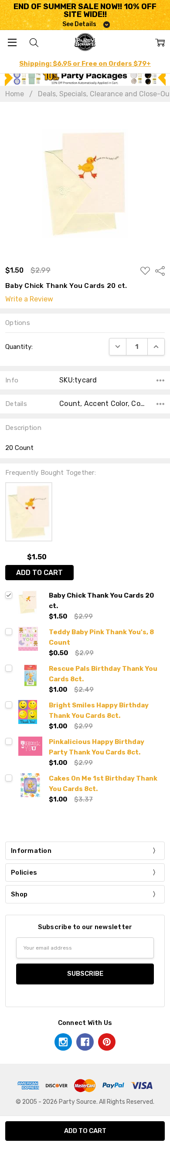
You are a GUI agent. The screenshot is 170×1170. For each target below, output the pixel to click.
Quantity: (19, 347)
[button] (85, 78)
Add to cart (39, 572)
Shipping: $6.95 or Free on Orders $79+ (85, 64)
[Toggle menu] (12, 42)
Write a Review (29, 299)
